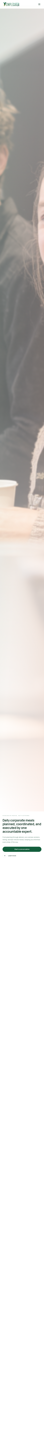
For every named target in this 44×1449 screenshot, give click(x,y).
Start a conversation (22, 849)
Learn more (12, 856)
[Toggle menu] (39, 4)
